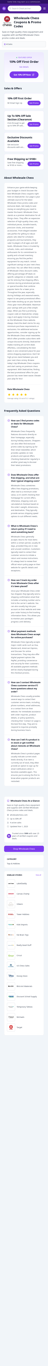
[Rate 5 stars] (25, 394)
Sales (9, 44)
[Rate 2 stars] (13, 394)
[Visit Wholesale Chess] (7, 21)
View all (38, 875)
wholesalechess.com (19, 815)
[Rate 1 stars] (9, 394)
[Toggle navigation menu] (44, 8)
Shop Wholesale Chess (24, 848)
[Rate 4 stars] (21, 394)
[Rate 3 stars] (17, 394)
